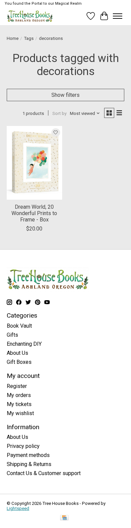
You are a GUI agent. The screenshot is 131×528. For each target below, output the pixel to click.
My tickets (19, 404)
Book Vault (19, 326)
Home (12, 38)
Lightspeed (18, 508)
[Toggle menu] (117, 16)
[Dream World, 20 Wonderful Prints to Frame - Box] (34, 162)
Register (17, 386)
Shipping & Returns (29, 464)
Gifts (12, 335)
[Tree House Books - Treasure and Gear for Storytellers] (30, 16)
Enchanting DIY (24, 344)
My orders (19, 395)
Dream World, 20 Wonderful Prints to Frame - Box (34, 213)
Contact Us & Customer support (44, 473)
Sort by (59, 113)
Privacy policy (23, 446)
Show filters (65, 95)
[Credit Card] (64, 518)
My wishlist (20, 413)
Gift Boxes (19, 362)
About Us (17, 353)
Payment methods (28, 455)
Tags (29, 38)
